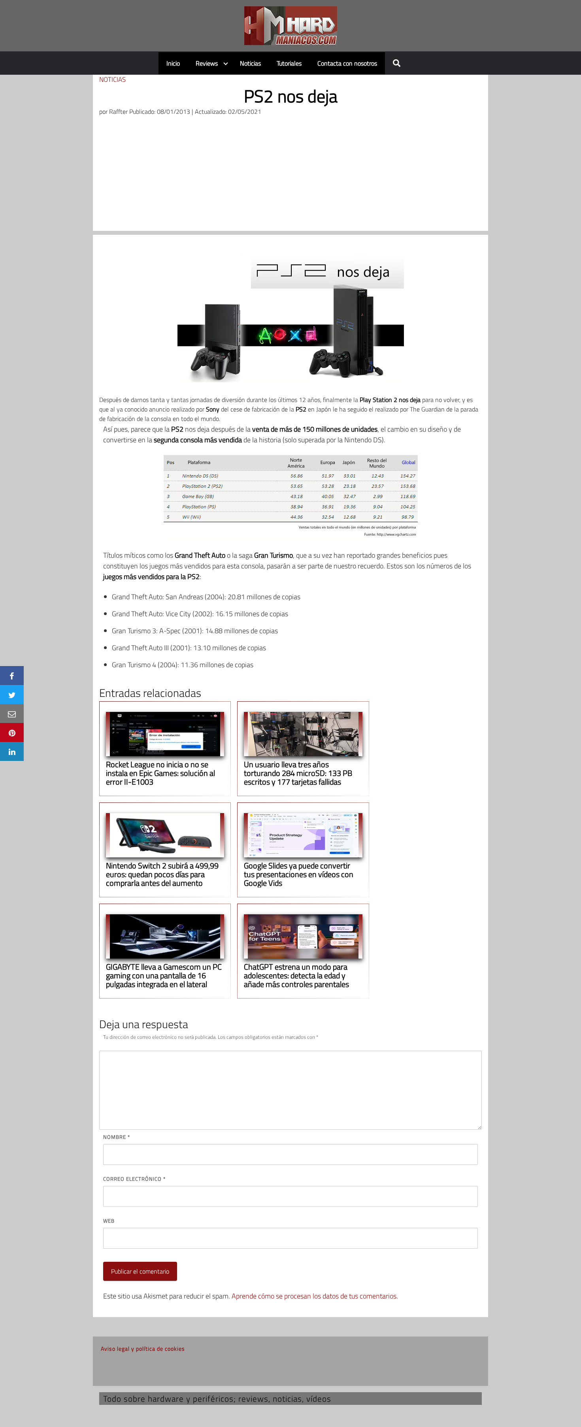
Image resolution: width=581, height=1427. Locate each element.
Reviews (207, 63)
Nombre (116, 1137)
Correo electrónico (134, 1179)
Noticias (250, 63)
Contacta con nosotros (347, 63)
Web (109, 1221)
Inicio (173, 63)
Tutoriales (289, 63)
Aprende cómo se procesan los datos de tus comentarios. (315, 1296)
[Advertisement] (290, 175)
